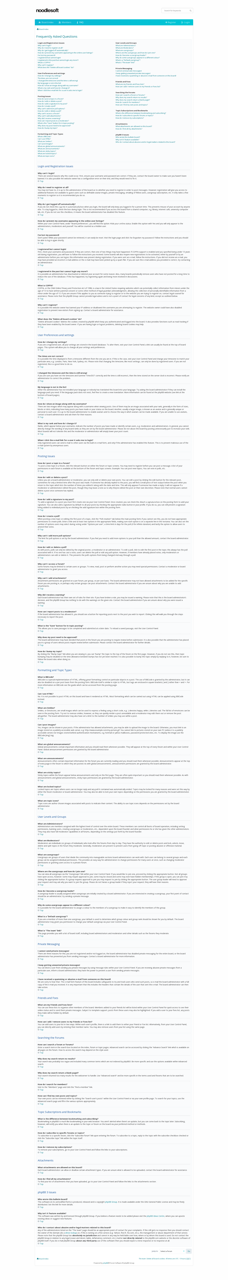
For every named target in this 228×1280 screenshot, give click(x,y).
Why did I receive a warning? (49, 118)
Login (187, 22)
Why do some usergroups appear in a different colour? (138, 57)
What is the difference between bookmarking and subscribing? (141, 113)
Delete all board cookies (156, 1259)
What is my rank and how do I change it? (54, 88)
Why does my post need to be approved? (54, 125)
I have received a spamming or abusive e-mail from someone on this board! (146, 75)
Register (171, 22)
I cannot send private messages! (129, 71)
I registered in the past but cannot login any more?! (58, 60)
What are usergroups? (125, 50)
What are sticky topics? (47, 151)
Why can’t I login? (44, 45)
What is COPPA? (44, 62)
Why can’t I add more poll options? (51, 108)
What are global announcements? (51, 146)
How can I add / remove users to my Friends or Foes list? (138, 86)
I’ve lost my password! (46, 55)
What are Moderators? (125, 48)
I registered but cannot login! (49, 57)
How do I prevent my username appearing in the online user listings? (65, 53)
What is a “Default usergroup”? (128, 60)
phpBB (105, 1263)
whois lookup (71, 1233)
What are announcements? (49, 148)
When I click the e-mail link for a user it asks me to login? (60, 90)
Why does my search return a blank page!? (133, 100)
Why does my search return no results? (131, 97)
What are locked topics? (47, 153)
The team (142, 1259)
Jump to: (155, 1251)
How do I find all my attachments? (129, 129)
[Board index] (47, 10)
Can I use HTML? (44, 139)
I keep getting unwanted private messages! (133, 73)
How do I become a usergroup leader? (131, 55)
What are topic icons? (46, 156)
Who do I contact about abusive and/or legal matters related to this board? (145, 142)
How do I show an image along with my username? (58, 85)
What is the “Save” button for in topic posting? (56, 123)
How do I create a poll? (47, 106)
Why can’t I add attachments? (49, 116)
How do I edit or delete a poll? (49, 111)
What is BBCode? (44, 136)
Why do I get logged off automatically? (53, 50)
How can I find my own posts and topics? (132, 105)
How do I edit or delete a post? (50, 101)
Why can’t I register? (46, 65)
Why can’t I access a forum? (49, 113)
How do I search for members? (128, 102)
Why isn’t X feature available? (127, 139)
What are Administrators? (126, 45)
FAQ (81, 22)
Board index (47, 22)
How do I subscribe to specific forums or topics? (134, 115)
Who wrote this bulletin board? (128, 137)
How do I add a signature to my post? (52, 103)
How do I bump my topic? (47, 128)
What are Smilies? (45, 141)
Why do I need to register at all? (50, 48)
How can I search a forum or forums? (130, 95)
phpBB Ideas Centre (155, 1216)
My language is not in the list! (49, 83)
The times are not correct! (48, 78)
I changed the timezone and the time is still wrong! (58, 80)
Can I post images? (45, 144)
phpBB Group (111, 1202)
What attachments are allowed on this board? (134, 126)
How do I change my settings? (49, 75)
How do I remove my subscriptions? (130, 118)
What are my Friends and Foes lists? (130, 84)
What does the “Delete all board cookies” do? (56, 67)
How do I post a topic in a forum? (51, 99)
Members (66, 22)
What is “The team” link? (125, 62)
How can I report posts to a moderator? (53, 121)
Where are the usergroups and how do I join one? (135, 53)
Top (41, 181)
